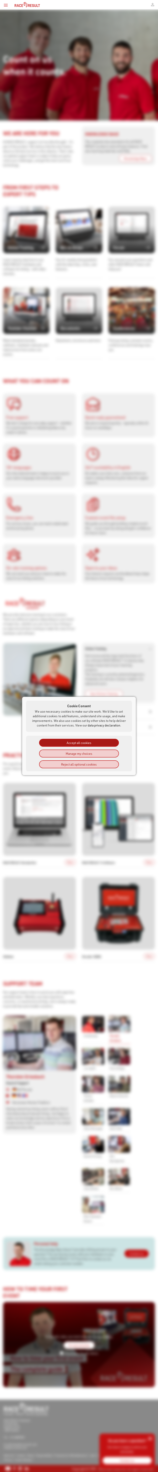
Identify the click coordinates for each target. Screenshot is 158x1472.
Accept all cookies (79, 743)
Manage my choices (79, 753)
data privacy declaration (104, 725)
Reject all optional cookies (79, 764)
